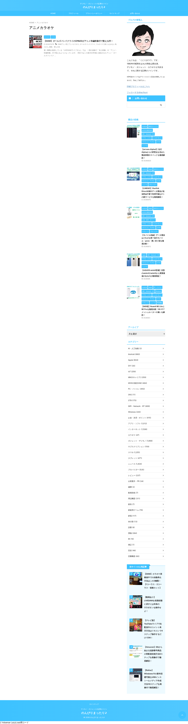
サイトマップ (114, 13)
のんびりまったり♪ (94, 7)
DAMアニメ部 (63, 44)
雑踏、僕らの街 (54, 47)
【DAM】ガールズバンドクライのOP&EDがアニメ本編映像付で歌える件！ (78, 41)
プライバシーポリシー (94, 13)
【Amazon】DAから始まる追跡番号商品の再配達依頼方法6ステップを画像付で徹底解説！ (153, 654)
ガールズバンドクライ (87, 44)
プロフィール (74, 13)
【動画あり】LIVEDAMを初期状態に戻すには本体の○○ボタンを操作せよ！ (153, 604)
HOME (53, 13)
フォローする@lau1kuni (137, 92)
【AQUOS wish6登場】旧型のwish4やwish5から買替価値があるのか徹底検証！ (153, 273)
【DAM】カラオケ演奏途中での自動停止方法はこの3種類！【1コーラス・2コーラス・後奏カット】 (153, 581)
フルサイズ (100, 44)
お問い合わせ (135, 13)
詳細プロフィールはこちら (138, 86)
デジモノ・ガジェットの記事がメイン (94, 709)
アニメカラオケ (73, 44)
